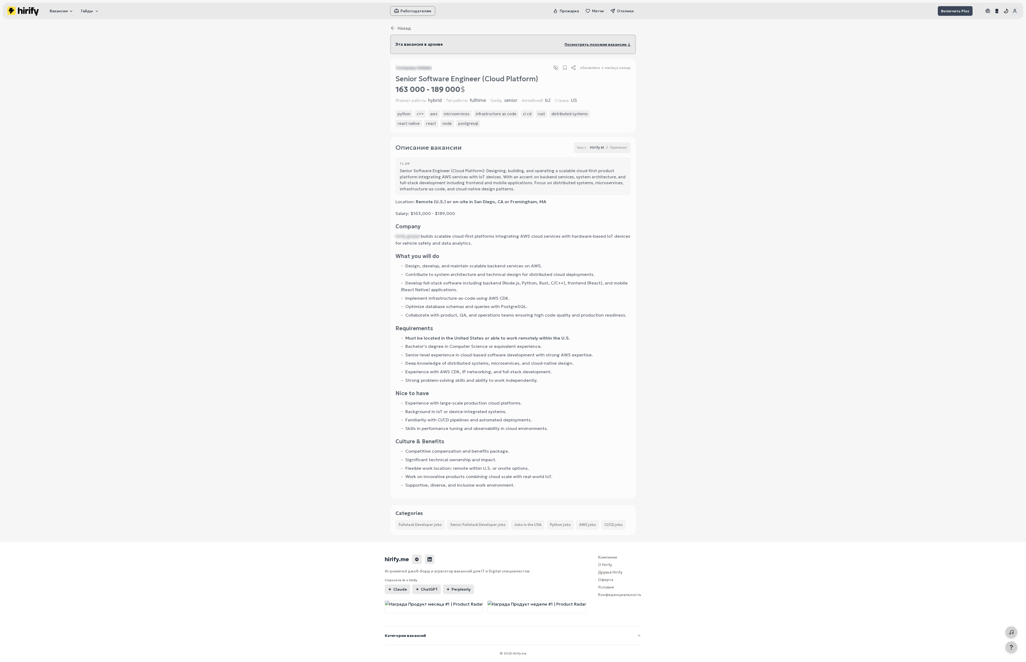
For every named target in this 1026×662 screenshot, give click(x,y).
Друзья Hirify (610, 572)
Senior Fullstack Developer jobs (478, 524)
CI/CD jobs (613, 524)
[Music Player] (1011, 632)
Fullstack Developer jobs (420, 524)
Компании (607, 557)
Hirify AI (597, 147)
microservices (456, 113)
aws (433, 113)
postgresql (468, 123)
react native (409, 123)
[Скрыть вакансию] (555, 67)
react (431, 123)
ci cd (527, 113)
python (404, 113)
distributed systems (569, 113)
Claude (400, 589)
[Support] (1011, 647)
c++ (420, 113)
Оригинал (618, 147)
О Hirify (605, 564)
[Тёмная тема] (1006, 11)
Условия (606, 587)
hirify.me (397, 559)
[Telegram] (417, 559)
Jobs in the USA (527, 524)
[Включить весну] (996, 11)
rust (541, 113)
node (447, 123)
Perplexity (461, 589)
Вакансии (59, 11)
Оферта (605, 579)
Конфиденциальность (619, 594)
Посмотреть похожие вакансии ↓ (598, 44)
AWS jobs (587, 524)
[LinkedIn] (429, 559)
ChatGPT (429, 589)
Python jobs (560, 524)
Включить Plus (955, 11)
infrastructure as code (496, 113)
